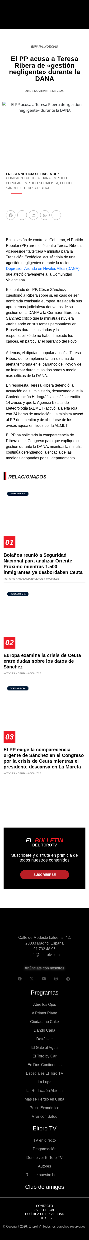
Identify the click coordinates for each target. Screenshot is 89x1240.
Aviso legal (44, 1210)
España (37, 46)
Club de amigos (44, 1187)
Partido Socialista (40, 183)
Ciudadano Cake (44, 1022)
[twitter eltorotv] (32, 979)
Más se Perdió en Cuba (44, 1099)
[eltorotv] (44, 924)
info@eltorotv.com (44, 955)
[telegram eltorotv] (68, 979)
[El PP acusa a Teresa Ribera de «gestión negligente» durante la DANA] (11, 215)
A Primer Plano (44, 1013)
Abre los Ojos (44, 1004)
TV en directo (44, 1140)
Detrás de (44, 1039)
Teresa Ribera (36, 188)
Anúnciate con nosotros (44, 968)
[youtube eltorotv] (44, 979)
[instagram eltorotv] (56, 979)
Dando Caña (44, 1030)
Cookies (44, 1218)
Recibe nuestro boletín (45, 1175)
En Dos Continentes (44, 1065)
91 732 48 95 (44, 949)
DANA (46, 178)
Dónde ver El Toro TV (44, 1158)
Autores (44, 1166)
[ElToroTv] (44, 14)
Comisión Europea (23, 178)
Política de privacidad (44, 1214)
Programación (44, 1149)
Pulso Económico (44, 1108)
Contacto (44, 1206)
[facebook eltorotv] (19, 979)
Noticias (51, 46)
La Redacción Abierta (44, 1091)
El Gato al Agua (44, 1047)
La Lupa (45, 1082)
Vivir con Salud (44, 1116)
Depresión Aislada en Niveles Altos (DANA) (43, 269)
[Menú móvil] (9, 14)
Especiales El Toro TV (44, 1073)
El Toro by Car (44, 1056)
